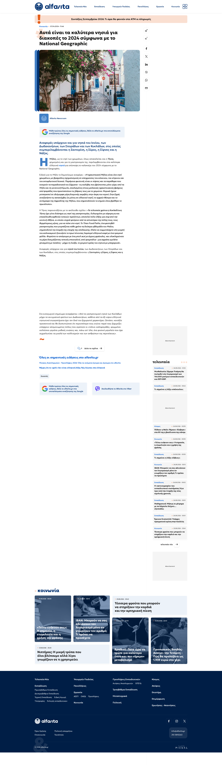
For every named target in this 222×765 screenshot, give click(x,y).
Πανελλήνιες (143, 6)
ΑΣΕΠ (76, 696)
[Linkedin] (146, 64)
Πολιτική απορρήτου (63, 731)
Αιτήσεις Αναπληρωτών (123, 683)
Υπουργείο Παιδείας (121, 6)
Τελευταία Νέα (80, 6)
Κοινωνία (175, 6)
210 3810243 (176, 735)
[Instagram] (176, 721)
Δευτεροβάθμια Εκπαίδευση (47, 693)
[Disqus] (91, 433)
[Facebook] (146, 48)
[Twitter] (146, 56)
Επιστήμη (156, 692)
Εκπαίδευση (99, 6)
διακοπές (44, 376)
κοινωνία (48, 590)
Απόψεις (156, 685)
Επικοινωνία (40, 735)
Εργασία (160, 6)
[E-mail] (146, 88)
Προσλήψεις (93, 696)
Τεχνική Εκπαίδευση (43, 697)
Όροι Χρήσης (40, 731)
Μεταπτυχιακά (120, 696)
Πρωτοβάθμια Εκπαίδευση (46, 690)
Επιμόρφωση (158, 698)
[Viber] (146, 72)
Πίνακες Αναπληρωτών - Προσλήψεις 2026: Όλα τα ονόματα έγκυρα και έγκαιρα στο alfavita (79, 363)
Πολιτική (117, 702)
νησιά (62, 165)
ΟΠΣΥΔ (138, 683)
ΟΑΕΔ (83, 696)
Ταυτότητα (59, 735)
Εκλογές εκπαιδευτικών (57, 701)
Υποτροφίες (40, 701)
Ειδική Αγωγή (60, 697)
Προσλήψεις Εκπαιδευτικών (126, 679)
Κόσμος (155, 679)
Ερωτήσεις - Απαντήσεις (163, 705)
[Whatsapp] (146, 80)
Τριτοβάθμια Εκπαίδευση (125, 689)
